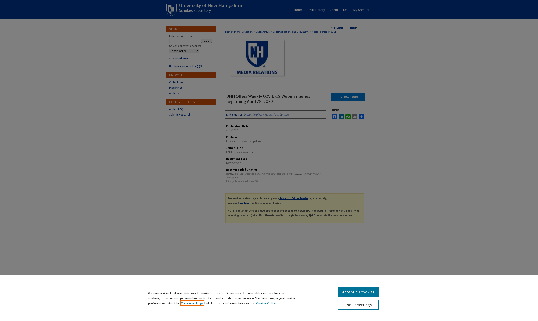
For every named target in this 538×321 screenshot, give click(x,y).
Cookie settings (192, 303)
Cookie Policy (266, 303)
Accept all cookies (358, 292)
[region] (269, 298)
